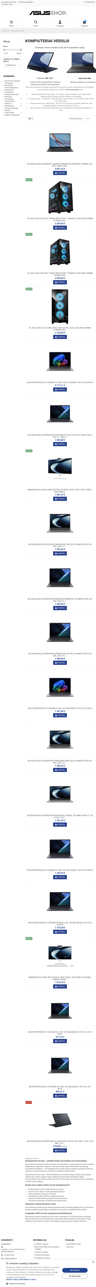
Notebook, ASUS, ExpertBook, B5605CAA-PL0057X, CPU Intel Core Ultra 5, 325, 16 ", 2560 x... (60, 436)
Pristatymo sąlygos (41, 1244)
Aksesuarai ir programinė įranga (11, 107)
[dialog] (48, 1273)
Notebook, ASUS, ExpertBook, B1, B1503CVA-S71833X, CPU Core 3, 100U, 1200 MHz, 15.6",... (60, 1142)
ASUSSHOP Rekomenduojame (11, 86)
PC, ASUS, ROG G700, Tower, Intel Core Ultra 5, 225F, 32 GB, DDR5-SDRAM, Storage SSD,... (60, 329)
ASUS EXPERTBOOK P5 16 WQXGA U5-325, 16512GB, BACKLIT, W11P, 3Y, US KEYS (60, 708)
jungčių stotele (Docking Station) (37, 1210)
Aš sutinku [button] (75, 1270)
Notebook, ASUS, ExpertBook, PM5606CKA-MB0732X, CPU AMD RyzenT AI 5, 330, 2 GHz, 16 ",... (60, 762)
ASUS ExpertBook (52, 1175)
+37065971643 (9, 1255)
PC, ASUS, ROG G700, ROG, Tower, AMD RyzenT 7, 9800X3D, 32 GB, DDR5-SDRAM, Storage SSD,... (60, 220)
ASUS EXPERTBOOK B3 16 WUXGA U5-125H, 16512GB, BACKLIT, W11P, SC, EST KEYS (60, 1088)
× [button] (93, 1262)
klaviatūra (53, 1210)
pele (58, 1210)
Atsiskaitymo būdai (74, 1244)
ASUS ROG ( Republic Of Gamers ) (12, 82)
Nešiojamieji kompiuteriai (9, 91)
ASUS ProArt (60, 1179)
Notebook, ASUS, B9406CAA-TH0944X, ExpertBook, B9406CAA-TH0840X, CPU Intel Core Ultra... (60, 165)
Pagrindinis (8, 76)
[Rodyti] (63, 160)
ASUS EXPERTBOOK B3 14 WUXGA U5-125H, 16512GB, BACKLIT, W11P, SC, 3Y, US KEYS (60, 1033)
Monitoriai (8, 97)
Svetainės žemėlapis (26, 2)
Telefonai (8, 104)
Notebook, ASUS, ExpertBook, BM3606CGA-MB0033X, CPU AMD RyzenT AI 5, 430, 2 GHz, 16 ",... (60, 600)
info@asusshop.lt (10, 1258)
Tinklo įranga (9, 112)
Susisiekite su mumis (9, 2)
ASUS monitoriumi (86, 1207)
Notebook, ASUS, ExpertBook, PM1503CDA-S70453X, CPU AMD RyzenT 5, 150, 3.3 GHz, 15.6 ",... (60, 816)
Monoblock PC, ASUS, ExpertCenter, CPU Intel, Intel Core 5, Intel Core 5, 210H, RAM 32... (60, 491)
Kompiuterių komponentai (9, 100)
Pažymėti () (90, 2)
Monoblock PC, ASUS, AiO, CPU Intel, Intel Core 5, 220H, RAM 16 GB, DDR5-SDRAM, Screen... (60, 978)
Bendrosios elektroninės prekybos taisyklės (47, 1248)
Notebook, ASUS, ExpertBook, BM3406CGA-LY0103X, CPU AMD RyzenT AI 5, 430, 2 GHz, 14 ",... (60, 655)
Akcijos (7, 110)
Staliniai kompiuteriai (12, 115)
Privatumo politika (41, 1252)
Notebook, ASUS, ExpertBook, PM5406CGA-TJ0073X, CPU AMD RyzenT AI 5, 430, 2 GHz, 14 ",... (60, 545)
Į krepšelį (61, 173)
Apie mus (70, 1247)
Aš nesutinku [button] (75, 1276)
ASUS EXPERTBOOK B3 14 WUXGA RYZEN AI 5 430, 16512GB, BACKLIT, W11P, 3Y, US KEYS (60, 924)
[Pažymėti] (60, 160)
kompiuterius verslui (83, 1219)
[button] (33, 1279)
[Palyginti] (56, 160)
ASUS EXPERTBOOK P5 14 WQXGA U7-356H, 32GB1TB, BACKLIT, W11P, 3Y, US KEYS (60, 382)
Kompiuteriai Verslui (12, 94)
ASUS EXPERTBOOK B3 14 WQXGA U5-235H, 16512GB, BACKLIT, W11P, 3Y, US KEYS (60, 870)
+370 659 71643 (6, 4)
